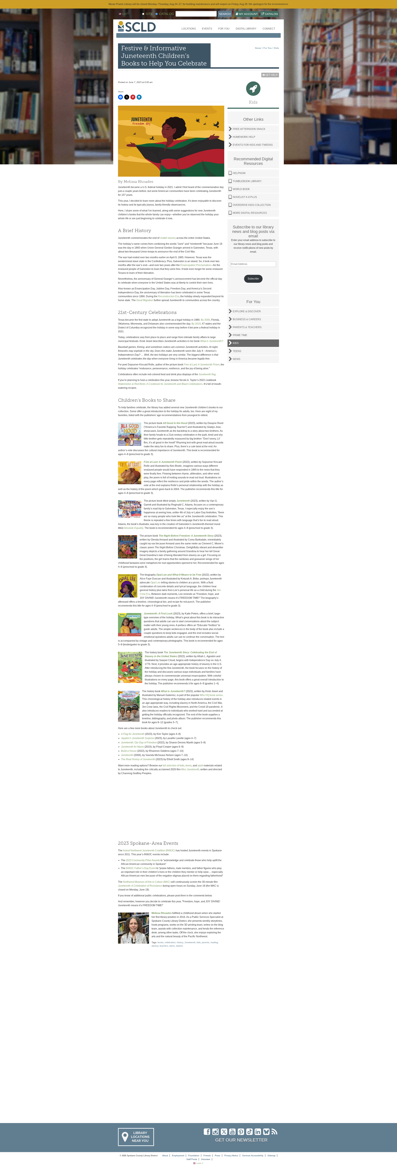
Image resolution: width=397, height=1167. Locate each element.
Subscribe (253, 278)
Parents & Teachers (247, 327)
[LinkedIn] (259, 1133)
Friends (207, 1155)
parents (205, 942)
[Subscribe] (275, 1133)
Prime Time (240, 335)
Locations (189, 28)
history (180, 942)
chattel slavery (168, 238)
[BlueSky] (267, 1133)
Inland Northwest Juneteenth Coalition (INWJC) (149, 850)
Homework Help (244, 137)
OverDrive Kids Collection (252, 205)
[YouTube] (233, 1133)
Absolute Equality (133, 528)
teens (188, 765)
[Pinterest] (242, 1133)
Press (217, 1155)
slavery (155, 946)
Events (207, 28)
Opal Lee (155, 582)
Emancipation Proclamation (195, 265)
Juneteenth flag (207, 374)
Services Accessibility (252, 1155)
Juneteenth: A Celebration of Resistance (140, 885)
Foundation (193, 1155)
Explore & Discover (247, 311)
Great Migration (144, 300)
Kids (276, 48)
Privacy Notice (231, 1155)
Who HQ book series (211, 695)
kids (199, 942)
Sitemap (271, 1155)
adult (200, 765)
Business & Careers (247, 319)
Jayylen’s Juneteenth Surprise (137, 738)
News (236, 359)
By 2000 (205, 319)
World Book (241, 189)
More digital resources (250, 213)
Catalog (271, 14)
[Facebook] (208, 1133)
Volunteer (205, 1159)
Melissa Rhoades (162, 913)
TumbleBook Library (247, 181)
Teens (237, 351)
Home (258, 48)
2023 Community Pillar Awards (143, 860)
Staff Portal (191, 1159)
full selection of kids (173, 765)
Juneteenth (127, 755)
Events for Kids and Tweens (253, 145)
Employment (178, 1155)
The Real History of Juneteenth (138, 759)
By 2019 (196, 323)
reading (214, 942)
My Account (248, 14)
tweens (179, 946)
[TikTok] (250, 1133)
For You (224, 28)
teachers (164, 946)
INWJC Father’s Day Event (141, 868)
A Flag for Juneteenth (132, 734)
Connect (269, 28)
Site (149, 14)
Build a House (129, 751)
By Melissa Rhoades (135, 181)
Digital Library (246, 28)
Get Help (271, 75)
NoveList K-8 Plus (245, 197)
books (160, 942)
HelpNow (239, 173)
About (165, 1155)
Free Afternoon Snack (249, 129)
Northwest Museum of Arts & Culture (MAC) (146, 882)
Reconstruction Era (168, 296)
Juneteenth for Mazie (132, 746)
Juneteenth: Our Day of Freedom (139, 742)
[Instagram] (216, 1133)
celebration (170, 942)
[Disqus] (171, 990)
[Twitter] (225, 1133)
